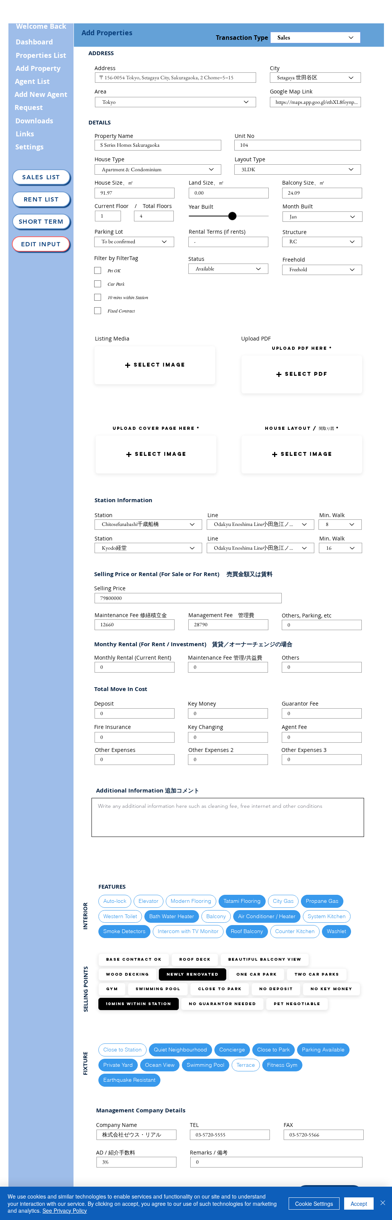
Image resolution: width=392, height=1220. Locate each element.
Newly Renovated (193, 974)
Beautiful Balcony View (264, 959)
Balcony (216, 916)
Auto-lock (114, 900)
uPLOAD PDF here (300, 348)
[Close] (382, 1203)
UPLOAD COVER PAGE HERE (154, 428)
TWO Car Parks (316, 974)
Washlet (336, 931)
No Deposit (276, 988)
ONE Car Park (256, 974)
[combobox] (175, 77)
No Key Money (331, 988)
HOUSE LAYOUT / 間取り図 (299, 428)
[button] (155, 365)
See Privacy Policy (64, 1210)
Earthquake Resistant (129, 1079)
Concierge (232, 1049)
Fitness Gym (282, 1064)
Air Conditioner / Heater (267, 916)
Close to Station (122, 1049)
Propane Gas (322, 900)
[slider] (232, 216)
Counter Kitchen (295, 931)
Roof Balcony (247, 931)
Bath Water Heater (171, 916)
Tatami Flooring (242, 900)
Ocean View (160, 1064)
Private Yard (118, 1064)
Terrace (246, 1064)
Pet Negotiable (297, 1003)
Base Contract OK (134, 959)
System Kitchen (327, 916)
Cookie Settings (314, 1203)
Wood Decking (127, 974)
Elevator (148, 900)
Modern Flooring (191, 900)
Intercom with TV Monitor (188, 931)
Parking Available (323, 1049)
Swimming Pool (158, 988)
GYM (112, 988)
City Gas (283, 900)
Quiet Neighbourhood (180, 1049)
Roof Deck (195, 959)
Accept (359, 1203)
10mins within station (138, 1003)
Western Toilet (120, 916)
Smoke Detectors (124, 931)
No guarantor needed (222, 1003)
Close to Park (220, 988)
